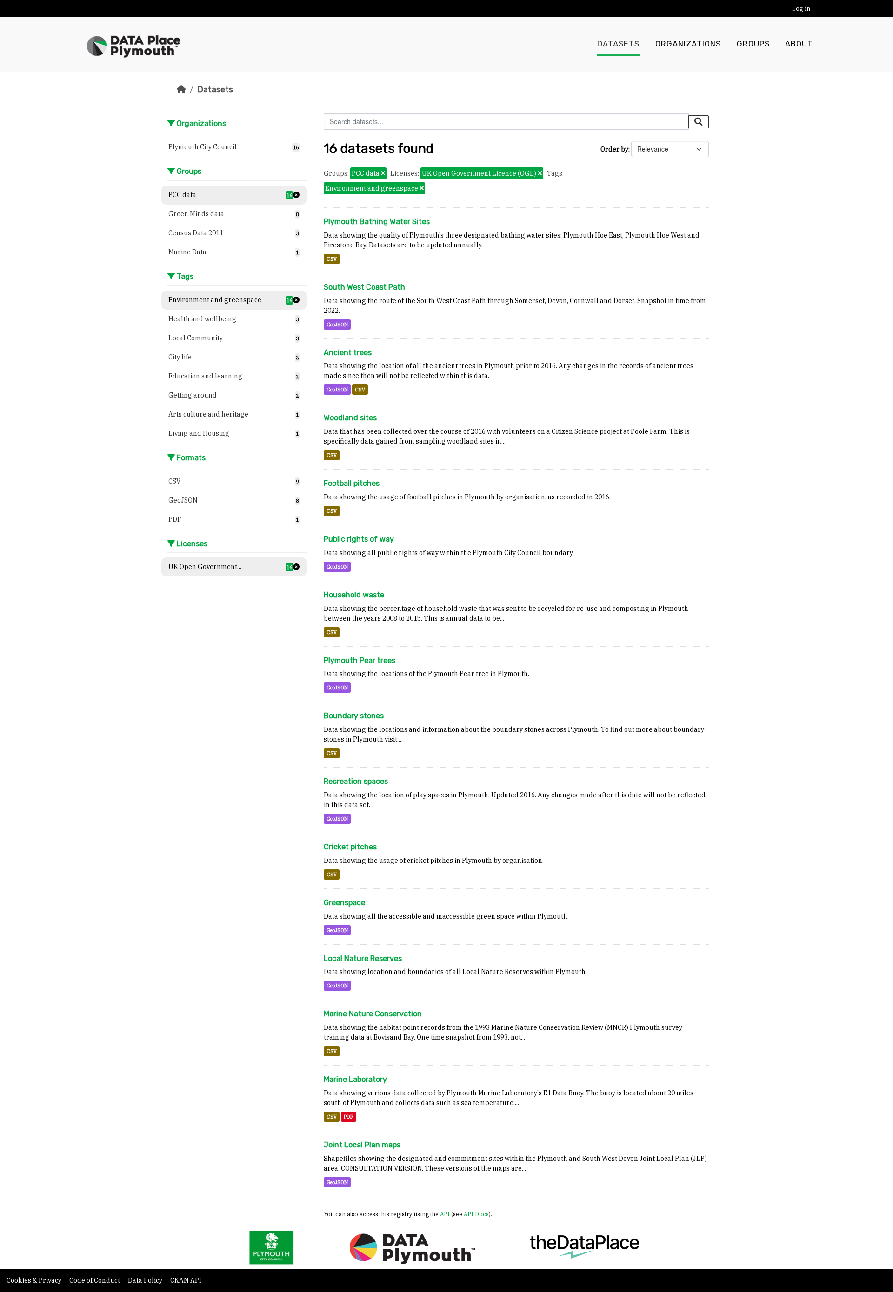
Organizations (688, 44)
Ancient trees (348, 352)
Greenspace (344, 902)
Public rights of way (359, 539)
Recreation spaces (356, 781)
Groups (753, 44)
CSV (332, 259)
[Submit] (698, 121)
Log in (801, 9)
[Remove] (383, 174)
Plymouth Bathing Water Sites (377, 221)
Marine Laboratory (355, 1079)
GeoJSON (337, 324)
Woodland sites (350, 417)
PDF (348, 1116)
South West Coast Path (364, 287)
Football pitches (352, 483)
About (799, 44)
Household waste (354, 594)
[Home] (181, 89)
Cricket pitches (350, 846)
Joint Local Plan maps (362, 1144)
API (445, 1214)
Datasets (618, 44)
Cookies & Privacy (35, 1280)
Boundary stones (354, 715)
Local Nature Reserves (363, 958)
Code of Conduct (95, 1280)
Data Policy (146, 1280)
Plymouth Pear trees (359, 660)
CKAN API (185, 1280)
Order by (614, 149)
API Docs (476, 1214)
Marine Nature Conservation (373, 1013)
